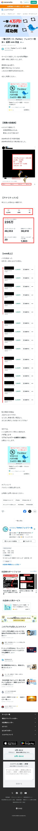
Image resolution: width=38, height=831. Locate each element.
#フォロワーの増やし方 (9, 504)
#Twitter (18, 500)
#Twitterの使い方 (26, 500)
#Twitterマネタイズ (8, 500)
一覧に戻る (19, 521)
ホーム (3, 14)
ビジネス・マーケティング (30, 14)
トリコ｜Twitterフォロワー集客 (21, 528)
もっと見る (33, 571)
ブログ (18, 14)
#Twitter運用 (29, 504)
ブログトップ (11, 14)
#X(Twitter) (21, 504)
